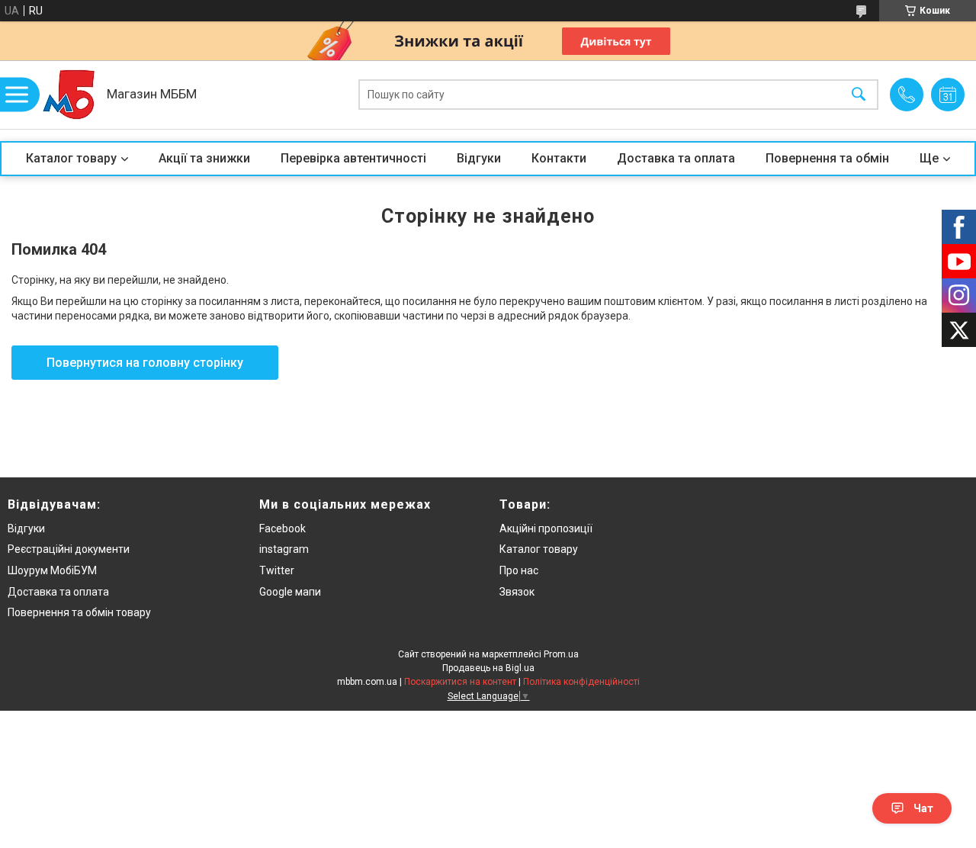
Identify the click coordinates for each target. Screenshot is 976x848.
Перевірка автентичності (353, 158)
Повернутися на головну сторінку (145, 362)
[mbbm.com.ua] (68, 94)
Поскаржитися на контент (460, 681)
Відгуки (479, 158)
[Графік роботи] (948, 94)
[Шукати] (858, 95)
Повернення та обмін (827, 158)
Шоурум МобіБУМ (52, 570)
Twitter (276, 570)
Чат (923, 808)
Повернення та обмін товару (79, 612)
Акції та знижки (204, 158)
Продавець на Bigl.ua (488, 668)
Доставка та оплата (676, 158)
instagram (284, 549)
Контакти (558, 158)
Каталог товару (71, 158)
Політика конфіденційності (581, 681)
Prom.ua (561, 654)
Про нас (518, 570)
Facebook (282, 528)
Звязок (517, 592)
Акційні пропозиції (545, 528)
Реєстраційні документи (69, 549)
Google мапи (290, 592)
